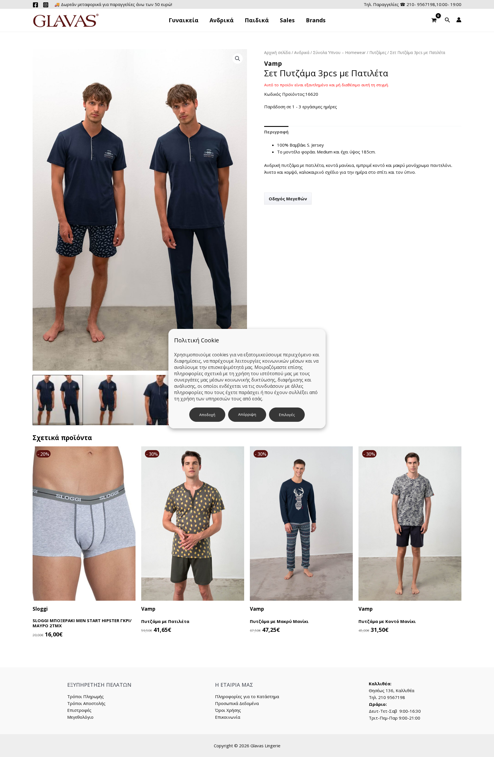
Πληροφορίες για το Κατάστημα (247, 696)
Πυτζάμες (377, 52)
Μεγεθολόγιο (80, 717)
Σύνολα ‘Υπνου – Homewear (339, 52)
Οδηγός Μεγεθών (288, 198)
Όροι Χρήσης (228, 710)
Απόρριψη (247, 414)
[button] (237, 58)
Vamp (273, 63)
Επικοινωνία (227, 717)
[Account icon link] (458, 19)
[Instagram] (46, 5)
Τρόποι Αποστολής (86, 703)
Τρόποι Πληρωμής (85, 696)
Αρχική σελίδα (277, 52)
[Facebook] (35, 5)
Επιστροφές (79, 710)
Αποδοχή (207, 414)
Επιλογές (287, 414)
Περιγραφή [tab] (276, 132)
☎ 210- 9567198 (417, 4)
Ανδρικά (301, 52)
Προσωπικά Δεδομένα (237, 703)
